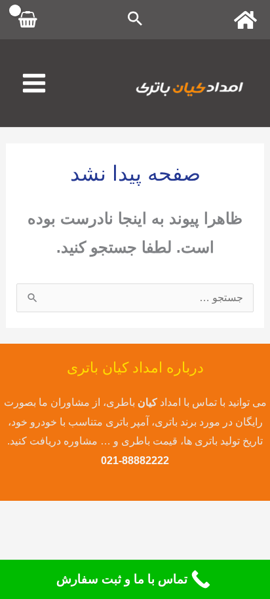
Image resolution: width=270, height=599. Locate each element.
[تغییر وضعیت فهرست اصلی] (34, 83)
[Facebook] (245, 20)
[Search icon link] (135, 20)
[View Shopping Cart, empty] (28, 20)
